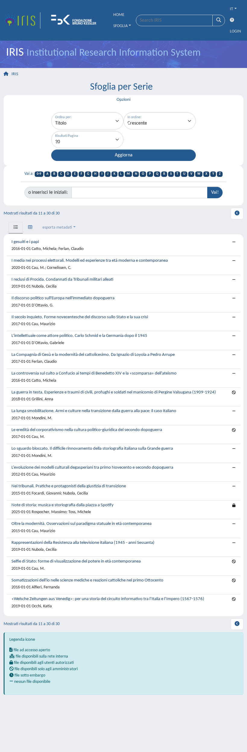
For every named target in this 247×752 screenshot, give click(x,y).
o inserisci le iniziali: (48, 192)
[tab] (15, 227)
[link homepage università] (75, 20)
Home (118, 15)
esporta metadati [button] (57, 227)
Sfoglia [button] (120, 26)
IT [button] (231, 9)
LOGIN (235, 31)
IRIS (14, 74)
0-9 (39, 174)
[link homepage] (22, 20)
